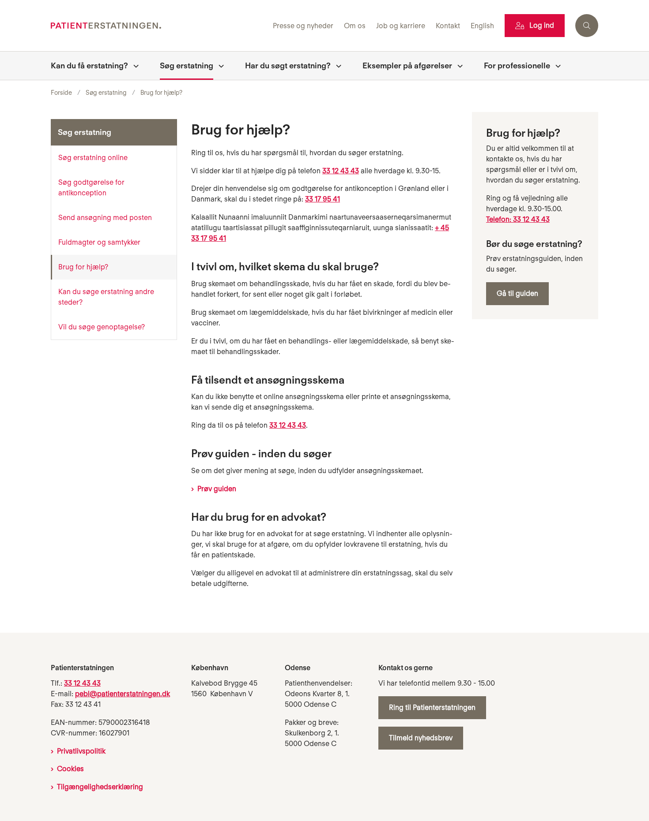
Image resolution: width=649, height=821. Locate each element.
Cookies (70, 769)
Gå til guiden (517, 293)
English (482, 26)
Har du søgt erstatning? (288, 65)
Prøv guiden (216, 489)
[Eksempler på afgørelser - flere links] (457, 66)
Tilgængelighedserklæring (100, 787)
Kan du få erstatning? (89, 65)
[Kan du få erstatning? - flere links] (133, 66)
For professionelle (517, 65)
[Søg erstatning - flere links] (218, 66)
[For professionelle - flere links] (555, 66)
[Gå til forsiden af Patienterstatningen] (159, 25)
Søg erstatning (186, 65)
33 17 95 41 (322, 199)
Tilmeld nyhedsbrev (421, 738)
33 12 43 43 (340, 171)
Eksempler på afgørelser (407, 65)
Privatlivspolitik (81, 751)
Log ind (541, 25)
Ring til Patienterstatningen (432, 707)
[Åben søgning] (586, 25)
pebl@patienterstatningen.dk (122, 694)
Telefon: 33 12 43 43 (518, 219)
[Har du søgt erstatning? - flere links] (336, 66)
